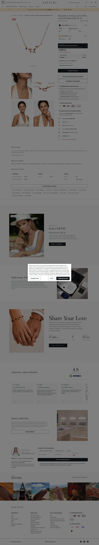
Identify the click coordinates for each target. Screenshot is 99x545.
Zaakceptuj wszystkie (63, 278)
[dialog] (49, 272)
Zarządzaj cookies (35, 278)
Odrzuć (51, 278)
